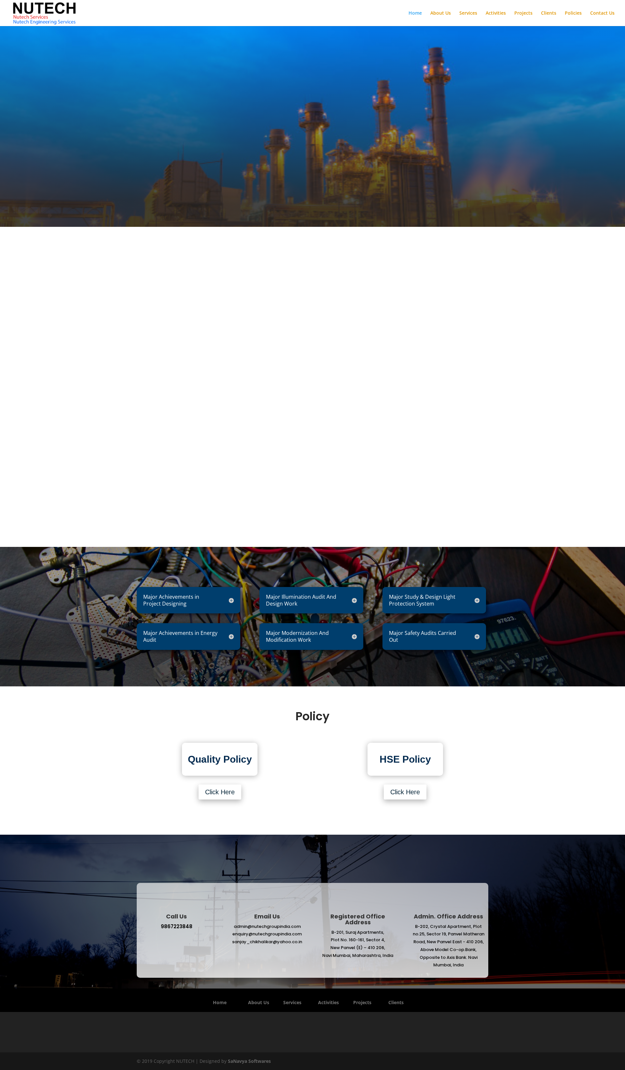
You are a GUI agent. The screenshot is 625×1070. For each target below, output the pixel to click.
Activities (496, 13)
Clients (548, 13)
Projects (523, 13)
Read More (312, 527)
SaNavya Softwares (249, 1061)
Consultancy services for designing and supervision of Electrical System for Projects (181, 344)
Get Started (201, 176)
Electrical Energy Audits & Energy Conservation (356, 344)
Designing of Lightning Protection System (269, 350)
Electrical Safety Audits (243, 460)
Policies (573, 13)
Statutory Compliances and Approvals (443, 342)
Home (415, 13)
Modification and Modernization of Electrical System (451, 463)
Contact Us (602, 13)
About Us (440, 13)
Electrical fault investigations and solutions (382, 463)
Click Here (220, 792)
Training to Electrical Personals (312, 460)
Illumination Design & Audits (174, 450)
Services (468, 13)
